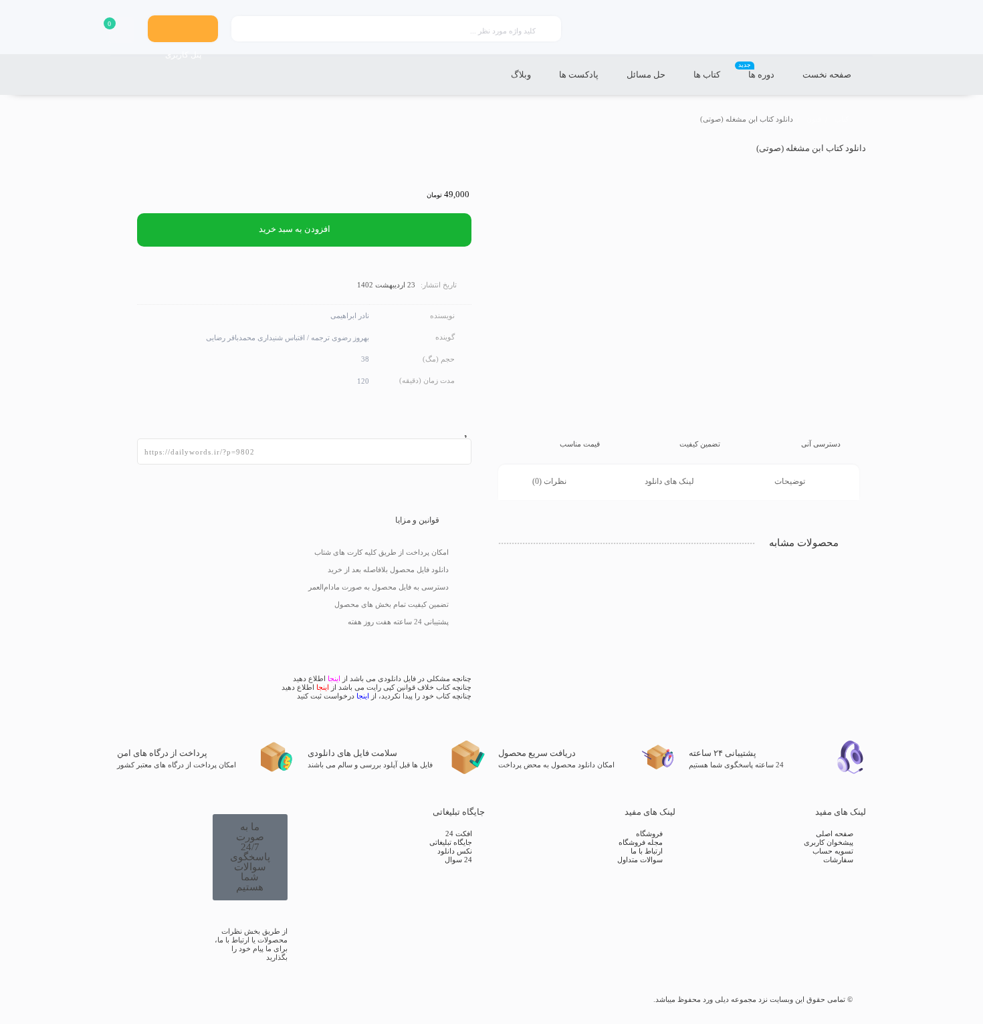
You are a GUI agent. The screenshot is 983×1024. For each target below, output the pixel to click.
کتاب (842, 119)
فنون (813, 119)
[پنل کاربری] (183, 28)
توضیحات (790, 481)
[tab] (799, 482)
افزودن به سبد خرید (294, 229)
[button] (250, 857)
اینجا (334, 678)
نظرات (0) (550, 481)
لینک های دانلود (670, 481)
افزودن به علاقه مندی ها (461, 428)
